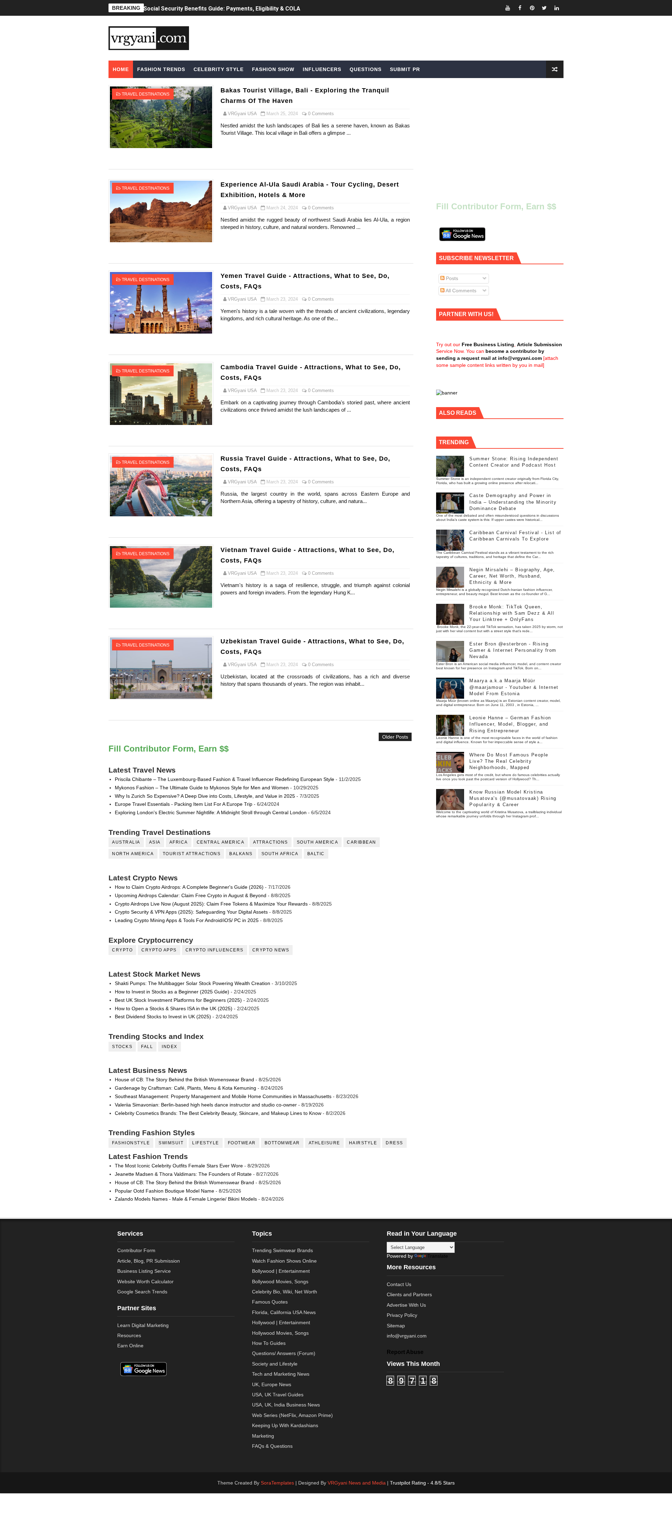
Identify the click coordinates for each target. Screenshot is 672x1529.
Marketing (263, 1436)
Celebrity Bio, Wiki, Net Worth (284, 1291)
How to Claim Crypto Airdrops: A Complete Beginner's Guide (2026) (189, 887)
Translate (437, 1256)
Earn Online (130, 1345)
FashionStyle (131, 1142)
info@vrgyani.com (407, 1336)
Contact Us (399, 1284)
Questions (366, 69)
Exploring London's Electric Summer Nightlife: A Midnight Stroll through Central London (211, 812)
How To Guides (269, 1343)
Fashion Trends (161, 69)
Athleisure (324, 1142)
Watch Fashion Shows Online (284, 1261)
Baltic (316, 853)
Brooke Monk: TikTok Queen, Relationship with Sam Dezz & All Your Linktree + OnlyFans (511, 613)
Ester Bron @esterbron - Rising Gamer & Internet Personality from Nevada (512, 650)
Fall (147, 1046)
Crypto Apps (159, 950)
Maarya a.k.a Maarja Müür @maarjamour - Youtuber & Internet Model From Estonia (514, 687)
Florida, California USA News (284, 1312)
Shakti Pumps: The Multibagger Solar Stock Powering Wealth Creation (192, 983)
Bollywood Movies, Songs (280, 1281)
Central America (221, 842)
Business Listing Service (144, 1271)
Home (121, 69)
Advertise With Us (406, 1305)
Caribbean (361, 842)
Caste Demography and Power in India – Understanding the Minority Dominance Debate (512, 502)
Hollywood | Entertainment (281, 1322)
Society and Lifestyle (275, 1364)
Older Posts (395, 737)
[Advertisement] (390, 37)
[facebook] (519, 8)
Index (169, 1046)
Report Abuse (405, 1352)
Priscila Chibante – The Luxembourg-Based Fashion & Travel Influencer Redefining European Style (224, 779)
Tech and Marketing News (280, 1374)
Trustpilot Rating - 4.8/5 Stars (422, 1483)
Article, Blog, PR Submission (148, 1261)
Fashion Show (273, 69)
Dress (394, 1142)
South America (317, 842)
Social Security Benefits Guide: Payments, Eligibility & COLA (222, 8)
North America (133, 853)
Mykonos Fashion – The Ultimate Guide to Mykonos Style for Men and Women (202, 787)
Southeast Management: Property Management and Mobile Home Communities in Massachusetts (223, 1096)
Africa (178, 842)
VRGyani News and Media (357, 1483)
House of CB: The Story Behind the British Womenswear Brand (184, 1079)
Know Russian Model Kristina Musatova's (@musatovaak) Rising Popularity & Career (512, 798)
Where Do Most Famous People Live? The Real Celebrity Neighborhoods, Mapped (508, 761)
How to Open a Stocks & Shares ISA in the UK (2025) (173, 1008)
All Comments (460, 290)
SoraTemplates (277, 1483)
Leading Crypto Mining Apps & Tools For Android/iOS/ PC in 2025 (187, 920)
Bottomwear (282, 1142)
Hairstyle (363, 1142)
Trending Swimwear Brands (282, 1250)
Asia (155, 842)
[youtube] (507, 8)
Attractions (270, 842)
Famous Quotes (270, 1302)
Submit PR (405, 69)
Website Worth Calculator (145, 1281)
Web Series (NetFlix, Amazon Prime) (292, 1415)
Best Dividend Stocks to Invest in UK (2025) (163, 1016)
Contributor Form (136, 1250)
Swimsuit (171, 1142)
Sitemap (396, 1325)
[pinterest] (532, 8)
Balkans (241, 853)
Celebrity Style (219, 69)
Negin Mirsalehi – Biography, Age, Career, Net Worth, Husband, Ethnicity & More (512, 576)
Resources (129, 1335)
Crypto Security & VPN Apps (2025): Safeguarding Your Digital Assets (191, 912)
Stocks (122, 1046)
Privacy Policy (402, 1315)
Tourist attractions (192, 853)
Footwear (242, 1142)
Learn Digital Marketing (143, 1325)
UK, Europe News (271, 1384)
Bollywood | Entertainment (281, 1271)
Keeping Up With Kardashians (285, 1425)
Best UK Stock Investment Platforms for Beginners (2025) (178, 1000)
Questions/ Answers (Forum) (283, 1353)
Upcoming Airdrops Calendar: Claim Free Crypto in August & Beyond (190, 895)
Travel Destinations (145, 94)
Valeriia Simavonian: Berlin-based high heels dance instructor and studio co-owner (206, 1105)
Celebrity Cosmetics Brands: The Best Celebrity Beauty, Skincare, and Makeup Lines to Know (218, 1113)
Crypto (122, 950)
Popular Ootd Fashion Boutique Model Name (164, 1191)
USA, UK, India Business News (286, 1405)
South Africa (280, 853)
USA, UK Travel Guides (277, 1394)
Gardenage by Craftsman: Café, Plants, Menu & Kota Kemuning (185, 1088)
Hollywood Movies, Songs (280, 1333)
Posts (451, 278)
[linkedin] (556, 8)
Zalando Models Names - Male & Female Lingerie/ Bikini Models (186, 1199)
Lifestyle (205, 1142)
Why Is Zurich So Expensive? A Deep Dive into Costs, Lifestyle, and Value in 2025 (205, 796)
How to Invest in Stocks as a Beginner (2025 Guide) (172, 991)
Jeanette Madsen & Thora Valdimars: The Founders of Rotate (183, 1174)
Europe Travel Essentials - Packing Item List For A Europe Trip (183, 804)
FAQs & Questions (272, 1446)
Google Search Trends (142, 1291)
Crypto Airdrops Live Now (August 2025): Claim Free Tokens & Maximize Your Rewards (211, 904)
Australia (126, 842)
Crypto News (270, 950)
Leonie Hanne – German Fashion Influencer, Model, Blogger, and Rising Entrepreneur (510, 724)
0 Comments (321, 113)
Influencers (322, 69)
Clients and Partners (409, 1294)
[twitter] (544, 8)
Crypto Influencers (215, 950)
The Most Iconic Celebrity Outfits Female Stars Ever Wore (179, 1165)
